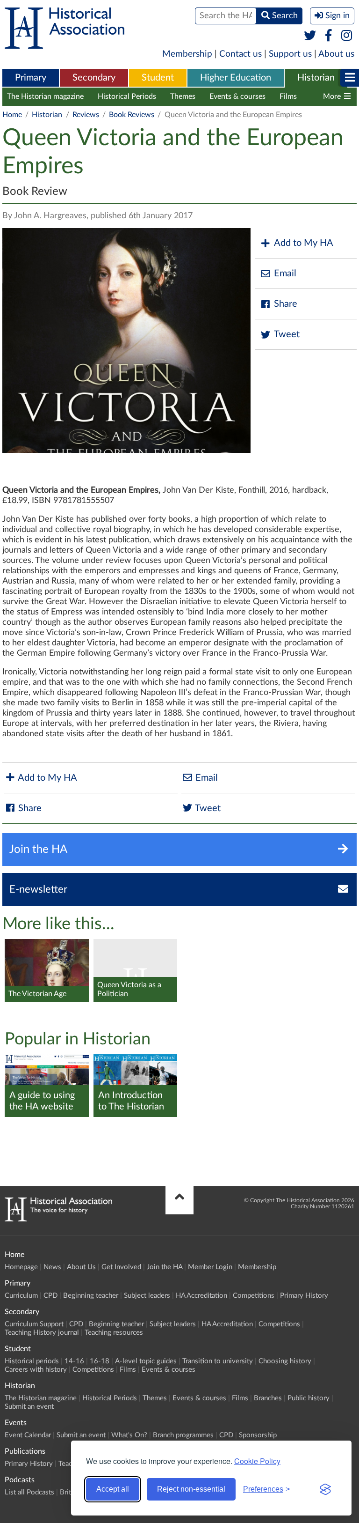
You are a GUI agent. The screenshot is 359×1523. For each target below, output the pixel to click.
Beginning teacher (90, 1295)
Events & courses (237, 96)
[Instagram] (347, 36)
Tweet (287, 334)
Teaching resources (114, 1332)
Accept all (112, 1489)
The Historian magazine (45, 96)
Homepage (21, 1267)
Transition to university (217, 1361)
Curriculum (21, 1295)
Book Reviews (131, 114)
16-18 (99, 1361)
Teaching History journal (42, 1332)
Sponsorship (258, 1435)
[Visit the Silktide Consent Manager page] (325, 1489)
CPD (50, 1295)
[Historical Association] (64, 44)
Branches (268, 1398)
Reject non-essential (191, 1489)
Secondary (93, 77)
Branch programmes (183, 1435)
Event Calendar (28, 1435)
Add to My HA (303, 243)
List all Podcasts (29, 1492)
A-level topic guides (146, 1361)
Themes (182, 96)
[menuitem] (30, 78)
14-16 (74, 1361)
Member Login (210, 1267)
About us (336, 54)
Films (288, 96)
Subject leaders (147, 1295)
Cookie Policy (257, 1461)
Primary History (304, 1295)
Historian (316, 77)
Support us (290, 54)
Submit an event (29, 1406)
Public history (308, 1398)
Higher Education (235, 77)
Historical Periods (127, 96)
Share (285, 304)
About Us (81, 1267)
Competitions (253, 1295)
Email (285, 273)
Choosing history (284, 1361)
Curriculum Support (34, 1324)
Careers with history (36, 1369)
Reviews (85, 114)
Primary (30, 77)
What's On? (129, 1435)
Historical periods (32, 1361)
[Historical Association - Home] (58, 1219)
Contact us (240, 54)
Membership (187, 54)
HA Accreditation (201, 1295)
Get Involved (121, 1267)
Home (12, 114)
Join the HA (164, 1267)
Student (158, 77)
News (52, 1267)
